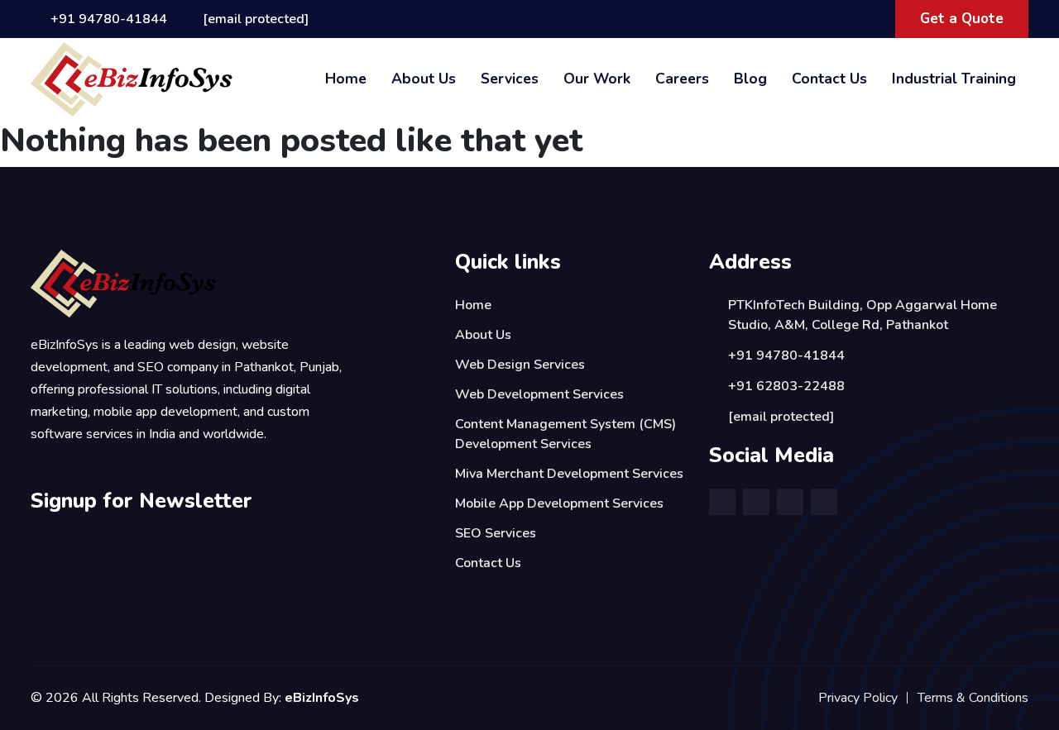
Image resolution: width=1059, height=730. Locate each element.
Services (510, 78)
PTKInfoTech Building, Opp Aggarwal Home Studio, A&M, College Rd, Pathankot (862, 315)
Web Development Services (539, 394)
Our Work (596, 78)
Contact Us (829, 78)
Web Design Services (520, 364)
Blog (750, 78)
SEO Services (495, 533)
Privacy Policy (858, 698)
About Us (423, 78)
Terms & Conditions (973, 698)
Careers (682, 78)
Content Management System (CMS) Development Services (565, 434)
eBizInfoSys (322, 698)
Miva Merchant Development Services (569, 474)
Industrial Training (954, 78)
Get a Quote (962, 18)
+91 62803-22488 (786, 386)
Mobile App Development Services (559, 503)
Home (346, 78)
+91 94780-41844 (108, 19)
